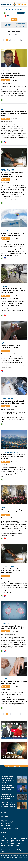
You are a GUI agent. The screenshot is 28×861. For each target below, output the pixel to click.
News (8, 15)
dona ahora (21, 13)
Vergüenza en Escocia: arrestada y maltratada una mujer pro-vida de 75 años (14, 113)
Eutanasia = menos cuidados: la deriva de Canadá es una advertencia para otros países (12, 174)
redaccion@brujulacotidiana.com (9, 828)
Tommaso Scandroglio (8, 634)
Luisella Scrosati (6, 518)
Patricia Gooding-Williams (9, 298)
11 (5, 43)
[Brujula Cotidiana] (14, 4)
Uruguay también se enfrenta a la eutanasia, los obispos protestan (12, 402)
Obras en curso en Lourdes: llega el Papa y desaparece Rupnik (7, 779)
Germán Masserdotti (7, 409)
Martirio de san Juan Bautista (20, 24)
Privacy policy (4, 850)
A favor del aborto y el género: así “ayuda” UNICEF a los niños (13, 234)
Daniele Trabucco (6, 83)
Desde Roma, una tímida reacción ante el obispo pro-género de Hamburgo (8, 805)
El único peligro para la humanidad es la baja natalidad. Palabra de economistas (13, 456)
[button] (14, 19)
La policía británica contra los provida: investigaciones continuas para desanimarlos (13, 290)
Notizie (8, 13)
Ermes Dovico (5, 182)
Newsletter (21, 16)
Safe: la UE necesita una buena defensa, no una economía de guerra (7, 788)
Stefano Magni (5, 464)
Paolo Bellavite (5, 689)
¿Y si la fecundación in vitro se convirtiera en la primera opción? (12, 627)
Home (10, 34)
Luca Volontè (5, 579)
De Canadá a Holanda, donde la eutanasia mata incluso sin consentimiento (12, 571)
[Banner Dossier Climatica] (14, 750)
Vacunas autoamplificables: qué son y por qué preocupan (14, 682)
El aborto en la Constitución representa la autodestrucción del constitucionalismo (13, 75)
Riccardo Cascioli (6, 122)
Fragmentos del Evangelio (7, 24)
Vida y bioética (17, 34)
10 (2, 43)
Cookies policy (13, 850)
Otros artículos (14, 766)
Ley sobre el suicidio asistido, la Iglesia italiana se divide (12, 347)
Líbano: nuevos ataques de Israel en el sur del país (7, 796)
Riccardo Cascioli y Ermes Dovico (12, 354)
